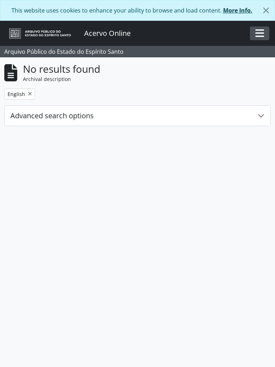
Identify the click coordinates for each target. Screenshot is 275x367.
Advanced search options (52, 115)
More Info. (237, 10)
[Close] (266, 10)
